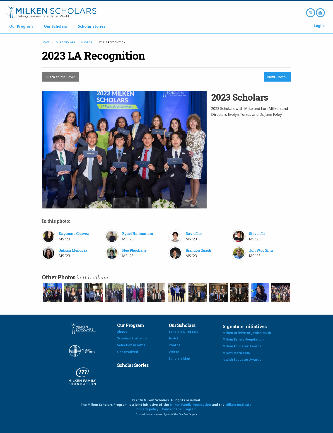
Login (319, 25)
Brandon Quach (198, 250)
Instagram (310, 12)
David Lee (194, 233)
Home (45, 42)
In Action (176, 338)
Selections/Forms (131, 345)
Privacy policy (147, 409)
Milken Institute (238, 404)
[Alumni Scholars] (114, 292)
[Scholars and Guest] (93, 292)
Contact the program (179, 409)
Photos (86, 42)
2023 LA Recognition (93, 55)
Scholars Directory (183, 331)
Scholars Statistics (132, 338)
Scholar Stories (91, 26)
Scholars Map (179, 358)
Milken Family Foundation (243, 339)
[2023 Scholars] (52, 292)
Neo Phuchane (134, 250)
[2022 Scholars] (73, 292)
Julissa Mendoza (73, 250)
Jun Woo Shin (261, 250)
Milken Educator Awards (242, 346)
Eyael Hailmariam (137, 233)
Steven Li (257, 233)
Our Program (21, 26)
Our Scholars (55, 26)
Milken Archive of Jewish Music (247, 333)
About (122, 331)
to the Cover (61, 77)
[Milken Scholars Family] (280, 292)
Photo (277, 77)
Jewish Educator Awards (242, 359)
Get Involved (127, 352)
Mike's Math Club (236, 353)
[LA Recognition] (156, 292)
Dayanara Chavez (74, 233)
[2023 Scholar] (218, 292)
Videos (174, 352)
